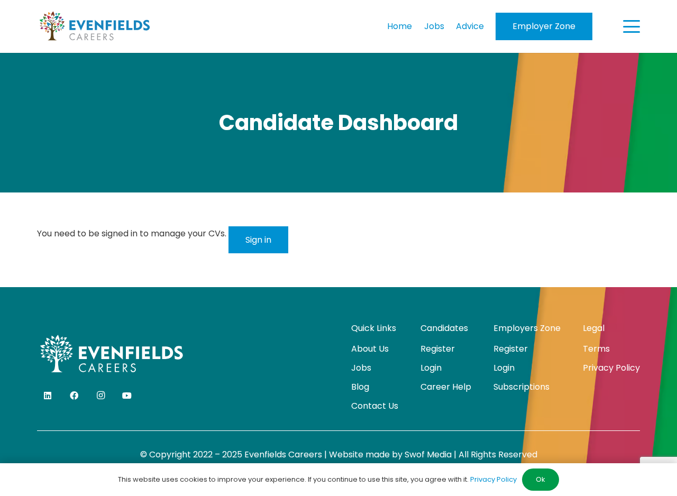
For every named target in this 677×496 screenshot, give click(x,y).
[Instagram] (100, 395)
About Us (370, 349)
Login (431, 368)
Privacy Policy (611, 368)
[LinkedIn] (47, 395)
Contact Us (374, 406)
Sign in (258, 240)
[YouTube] (127, 395)
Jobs (361, 368)
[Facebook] (74, 395)
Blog (360, 387)
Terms (596, 349)
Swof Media (428, 454)
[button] (631, 26)
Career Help (445, 387)
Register (437, 349)
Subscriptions (521, 387)
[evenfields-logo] (94, 26)
